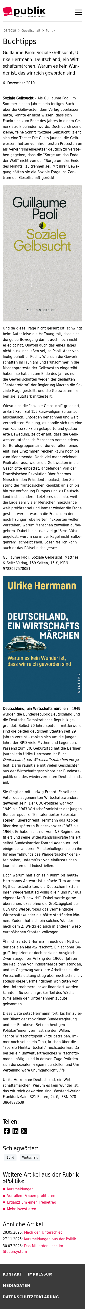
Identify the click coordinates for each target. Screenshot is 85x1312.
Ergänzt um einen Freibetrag (31, 1202)
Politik (50, 30)
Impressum (40, 1274)
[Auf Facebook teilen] (7, 1131)
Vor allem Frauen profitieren (31, 1195)
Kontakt (12, 1274)
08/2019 (10, 30)
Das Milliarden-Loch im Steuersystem (33, 1248)
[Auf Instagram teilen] (24, 1131)
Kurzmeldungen (20, 1189)
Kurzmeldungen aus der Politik (39, 1239)
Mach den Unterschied (33, 1232)
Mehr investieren (21, 1208)
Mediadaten (16, 1285)
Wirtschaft (30, 1157)
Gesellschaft (30, 30)
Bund (10, 1157)
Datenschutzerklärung (31, 1297)
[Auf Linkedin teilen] (16, 1131)
